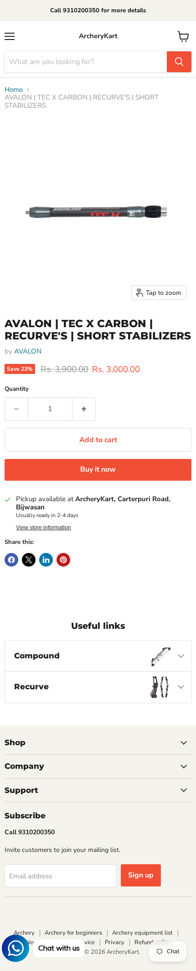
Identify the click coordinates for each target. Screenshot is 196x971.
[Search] (179, 61)
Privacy (114, 942)
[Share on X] (29, 560)
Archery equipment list (142, 933)
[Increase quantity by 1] (84, 409)
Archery (24, 933)
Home (14, 90)
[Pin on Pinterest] (63, 560)
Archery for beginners (73, 933)
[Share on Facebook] (11, 560)
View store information (43, 527)
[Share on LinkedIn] (46, 560)
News (33, 942)
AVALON (27, 351)
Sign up (141, 875)
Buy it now (98, 469)
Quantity (17, 389)
